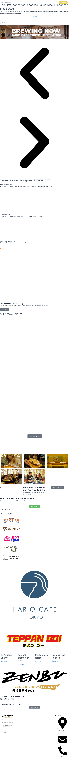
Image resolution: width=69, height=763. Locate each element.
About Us (10, 2)
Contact (33, 2)
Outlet (21, 2)
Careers (27, 2)
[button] (34, 73)
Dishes (16, 2)
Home (3, 2)
